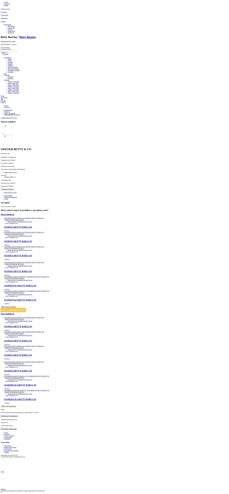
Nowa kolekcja (7, 214)
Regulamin (7, 439)
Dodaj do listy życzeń (10, 172)
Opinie (6, 199)
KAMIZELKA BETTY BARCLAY (20, 285)
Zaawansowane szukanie (11, 450)
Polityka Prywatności (10, 447)
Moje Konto (8, 24)
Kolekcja (6, 111)
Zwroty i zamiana (9, 435)
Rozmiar (3, 175)
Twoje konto (7, 449)
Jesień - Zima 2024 (9, 113)
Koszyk (10, 29)
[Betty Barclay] (26, 37)
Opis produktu (8, 195)
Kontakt (6, 452)
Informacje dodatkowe (10, 197)
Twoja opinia (8, 437)
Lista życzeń (11, 28)
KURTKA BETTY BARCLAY (18, 227)
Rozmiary (7, 107)
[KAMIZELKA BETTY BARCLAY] (26, 277)
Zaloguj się (11, 32)
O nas (6, 105)
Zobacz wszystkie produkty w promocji (13, 310)
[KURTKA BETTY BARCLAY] (24, 218)
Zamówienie (11, 31)
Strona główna (8, 110)
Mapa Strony (8, 446)
